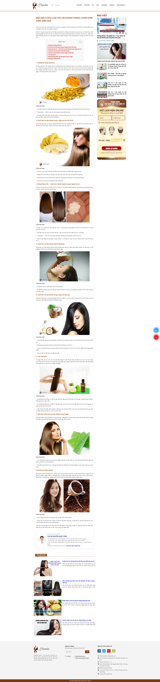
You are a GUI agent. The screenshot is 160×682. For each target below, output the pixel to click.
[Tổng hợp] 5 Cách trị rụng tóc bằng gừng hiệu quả (76, 600)
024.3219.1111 (108, 662)
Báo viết (87, 5)
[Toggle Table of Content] (79, 42)
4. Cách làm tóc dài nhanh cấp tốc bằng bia (58, 51)
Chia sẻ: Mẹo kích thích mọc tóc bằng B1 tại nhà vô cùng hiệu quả (78, 581)
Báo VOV (69, 545)
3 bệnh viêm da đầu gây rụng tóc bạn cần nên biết (111, 61)
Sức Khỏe (79, 5)
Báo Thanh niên (76, 545)
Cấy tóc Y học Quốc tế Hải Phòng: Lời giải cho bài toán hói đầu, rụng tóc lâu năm (117, 84)
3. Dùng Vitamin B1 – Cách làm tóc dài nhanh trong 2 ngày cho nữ (64, 49)
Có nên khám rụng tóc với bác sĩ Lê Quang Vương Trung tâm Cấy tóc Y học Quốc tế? (117, 66)
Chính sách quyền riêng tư (82, 658)
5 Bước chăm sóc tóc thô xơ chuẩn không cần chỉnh (76, 620)
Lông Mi (112, 5)
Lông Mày (104, 5)
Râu (98, 5)
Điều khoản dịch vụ (80, 656)
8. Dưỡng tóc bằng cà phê (53, 58)
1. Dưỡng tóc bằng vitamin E (54, 45)
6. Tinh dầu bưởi (51, 54)
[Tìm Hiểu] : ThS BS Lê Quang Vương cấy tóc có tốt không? (117, 74)
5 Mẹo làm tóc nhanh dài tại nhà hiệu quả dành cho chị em (78, 561)
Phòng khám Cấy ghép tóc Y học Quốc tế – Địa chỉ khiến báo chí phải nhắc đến (111, 37)
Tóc (93, 5)
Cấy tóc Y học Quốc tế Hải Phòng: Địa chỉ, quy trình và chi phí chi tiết (117, 93)
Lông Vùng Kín (121, 5)
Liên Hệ (68, 656)
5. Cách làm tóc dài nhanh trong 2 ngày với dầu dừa (60, 52)
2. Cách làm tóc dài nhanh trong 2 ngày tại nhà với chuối (61, 47)
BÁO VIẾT (102, 15)
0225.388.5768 (108, 674)
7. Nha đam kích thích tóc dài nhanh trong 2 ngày (60, 56)
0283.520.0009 (108, 668)
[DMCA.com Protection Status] (113, 651)
